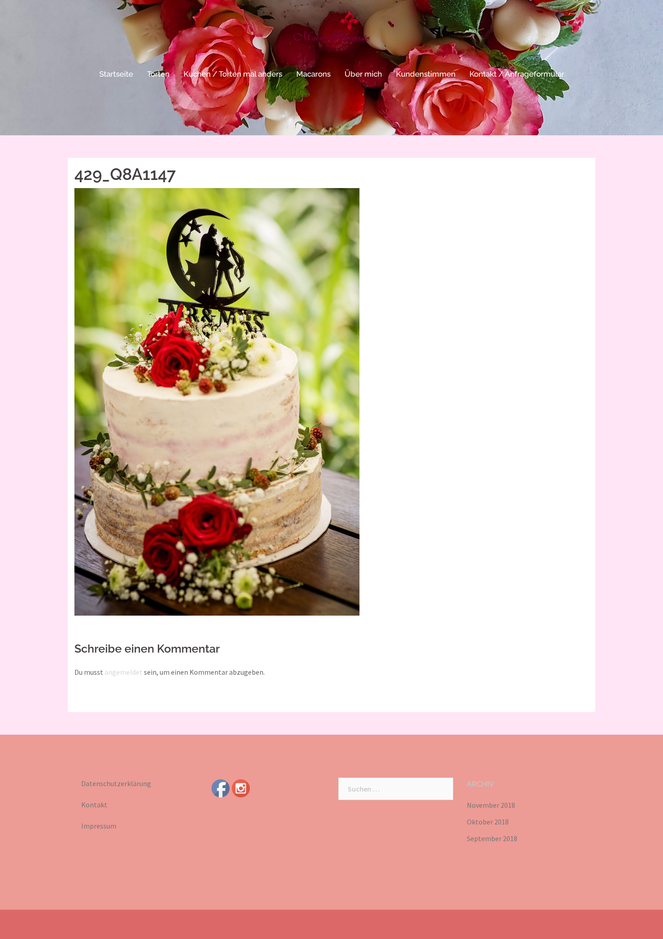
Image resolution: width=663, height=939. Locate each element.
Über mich (363, 73)
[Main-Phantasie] (332, 33)
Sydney (215, 924)
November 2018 (491, 805)
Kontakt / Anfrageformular (517, 73)
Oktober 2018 (488, 821)
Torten (158, 73)
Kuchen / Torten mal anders (233, 73)
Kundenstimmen (426, 73)
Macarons (313, 73)
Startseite (116, 73)
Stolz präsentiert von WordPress (124, 924)
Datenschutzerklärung (116, 783)
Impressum (98, 825)
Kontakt (94, 804)
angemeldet (124, 672)
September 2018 (492, 838)
